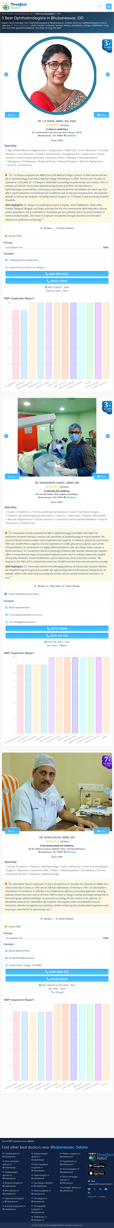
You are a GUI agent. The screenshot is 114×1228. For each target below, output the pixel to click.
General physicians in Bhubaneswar (14, 1207)
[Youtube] (106, 1189)
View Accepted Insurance (21, 594)
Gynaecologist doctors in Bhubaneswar (39, 1156)
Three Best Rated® (55, 1225)
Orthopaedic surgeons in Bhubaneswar (38, 1209)
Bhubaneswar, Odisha (69, 1147)
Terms (102, 1197)
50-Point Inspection (20, 25)
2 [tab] (54, 469)
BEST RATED (7, 14)
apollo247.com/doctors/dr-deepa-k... (27, 267)
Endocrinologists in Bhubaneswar (13, 1184)
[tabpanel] (57, 75)
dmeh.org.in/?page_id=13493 (25, 965)
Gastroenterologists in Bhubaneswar (13, 1200)
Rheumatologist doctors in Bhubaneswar (69, 1179)
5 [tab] (61, 469)
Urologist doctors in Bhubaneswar (70, 1189)
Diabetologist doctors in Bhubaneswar (10, 1175)
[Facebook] (89, 1189)
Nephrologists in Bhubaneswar (40, 1177)
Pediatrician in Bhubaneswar (39, 1218)
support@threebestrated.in (101, 1184)
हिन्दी (59, 14)
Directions (71, 135)
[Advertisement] (57, 1117)
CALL (13, 115)
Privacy (92, 1197)
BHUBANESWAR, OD (24, 14)
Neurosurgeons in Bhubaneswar (41, 1192)
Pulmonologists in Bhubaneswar (69, 1170)
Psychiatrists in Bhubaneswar (68, 1163)
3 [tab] (56, 469)
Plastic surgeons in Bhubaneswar (70, 1155)
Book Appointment (19, 607)
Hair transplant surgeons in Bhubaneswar (39, 1167)
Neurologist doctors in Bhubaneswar (42, 1184)
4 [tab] (59, 469)
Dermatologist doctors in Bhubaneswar (11, 1164)
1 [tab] (53, 824)
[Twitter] (95, 1189)
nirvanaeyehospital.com (22, 621)
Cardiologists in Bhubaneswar (11, 1155)
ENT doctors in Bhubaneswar (11, 1192)
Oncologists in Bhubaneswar (39, 1200)
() (64, 125)
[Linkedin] (89, 1192)
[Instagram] (100, 1189)
